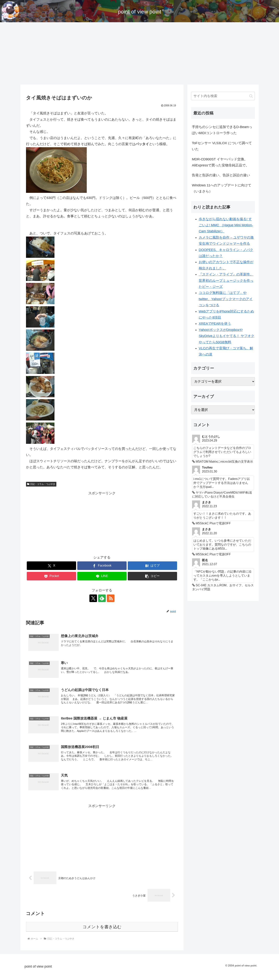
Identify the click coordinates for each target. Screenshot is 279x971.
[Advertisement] (139, 53)
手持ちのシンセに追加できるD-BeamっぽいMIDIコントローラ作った (222, 130)
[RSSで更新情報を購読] (110, 598)
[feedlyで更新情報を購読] (102, 598)
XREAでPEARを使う (215, 323)
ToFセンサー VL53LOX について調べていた (222, 146)
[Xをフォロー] (93, 598)
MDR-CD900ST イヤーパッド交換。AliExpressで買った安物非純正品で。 (220, 162)
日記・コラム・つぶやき (42, 484)
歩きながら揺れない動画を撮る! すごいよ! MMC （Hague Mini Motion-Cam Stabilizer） (226, 225)
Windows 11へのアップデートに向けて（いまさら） (221, 188)
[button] (152, 576)
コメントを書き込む (102, 926)
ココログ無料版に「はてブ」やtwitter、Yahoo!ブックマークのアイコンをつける (226, 299)
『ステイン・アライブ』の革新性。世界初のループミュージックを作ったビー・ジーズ (226, 280)
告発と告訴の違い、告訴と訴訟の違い (221, 175)
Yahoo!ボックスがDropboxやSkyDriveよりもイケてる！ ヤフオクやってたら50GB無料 (226, 336)
